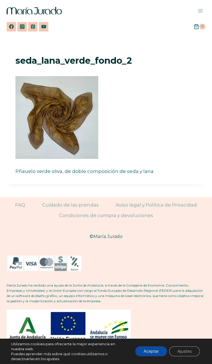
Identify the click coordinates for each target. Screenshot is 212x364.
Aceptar (151, 351)
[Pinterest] (33, 26)
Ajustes (184, 351)
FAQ (20, 205)
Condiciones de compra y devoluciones (106, 215)
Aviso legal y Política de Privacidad (156, 205)
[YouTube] (43, 26)
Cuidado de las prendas (70, 205)
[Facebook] (11, 26)
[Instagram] (22, 26)
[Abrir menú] (200, 10)
